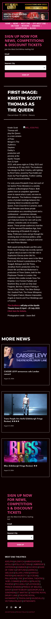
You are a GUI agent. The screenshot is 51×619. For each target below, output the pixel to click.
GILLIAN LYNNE (22, 573)
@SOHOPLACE (36, 590)
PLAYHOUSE (33, 584)
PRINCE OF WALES (31, 587)
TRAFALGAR (24, 598)
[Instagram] (11, 607)
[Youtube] (16, 607)
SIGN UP (25, 75)
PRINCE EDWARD (13, 587)
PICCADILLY (20, 584)
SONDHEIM (10, 593)
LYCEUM (33, 576)
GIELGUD (9, 573)
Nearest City (10, 63)
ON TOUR (15, 26)
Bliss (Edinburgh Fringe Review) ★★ (20, 466)
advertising (10, 612)
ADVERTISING (21, 28)
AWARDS (36, 26)
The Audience (14, 305)
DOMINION (22, 567)
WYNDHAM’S (29, 601)
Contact (31, 612)
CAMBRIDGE (38, 564)
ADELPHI (9, 561)
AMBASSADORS (33, 561)
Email (7, 54)
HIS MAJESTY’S (21, 576)
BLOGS (33, 28)
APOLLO (9, 564)
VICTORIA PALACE (13, 601)
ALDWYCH (19, 561)
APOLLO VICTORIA (22, 564)
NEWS (15, 23)
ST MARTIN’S (23, 593)
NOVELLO (25, 581)
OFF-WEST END (39, 23)
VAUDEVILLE (37, 598)
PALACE (35, 581)
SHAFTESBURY (20, 590)
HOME (7, 23)
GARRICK (32, 570)
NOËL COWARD (12, 581)
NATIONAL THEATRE (33, 578)
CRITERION (10, 567)
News (32, 115)
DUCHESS (33, 567)
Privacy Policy (21, 612)
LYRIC (20, 578)
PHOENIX (9, 584)
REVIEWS (25, 26)
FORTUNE (21, 570)
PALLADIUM (10, 578)
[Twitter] (20, 607)
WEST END (25, 23)
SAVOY (8, 590)
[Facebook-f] (7, 607)
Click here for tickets (17, 311)
